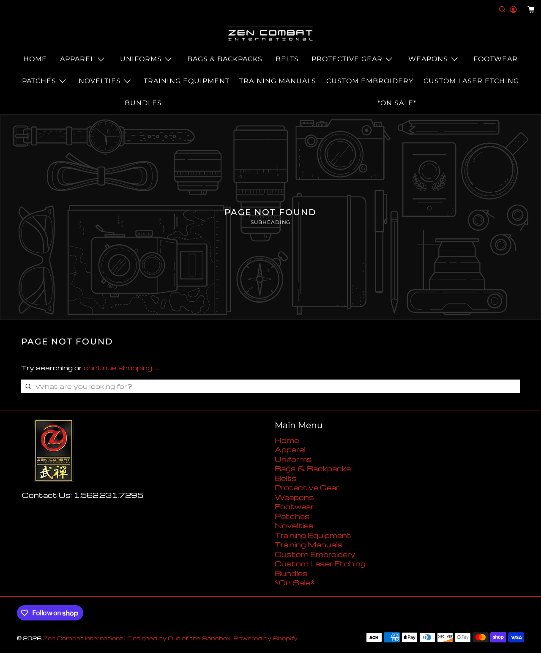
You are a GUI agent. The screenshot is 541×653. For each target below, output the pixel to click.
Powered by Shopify (265, 638)
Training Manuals (277, 81)
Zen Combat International (84, 638)
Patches (39, 81)
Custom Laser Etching (471, 81)
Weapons (428, 59)
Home (35, 59)
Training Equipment (187, 81)
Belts (287, 59)
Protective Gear (347, 59)
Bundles (143, 103)
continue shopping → (122, 367)
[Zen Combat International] (270, 36)
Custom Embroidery (369, 81)
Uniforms (141, 59)
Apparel (77, 59)
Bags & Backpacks (224, 59)
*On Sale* (396, 103)
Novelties (100, 81)
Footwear (495, 59)
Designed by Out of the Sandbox (179, 638)
